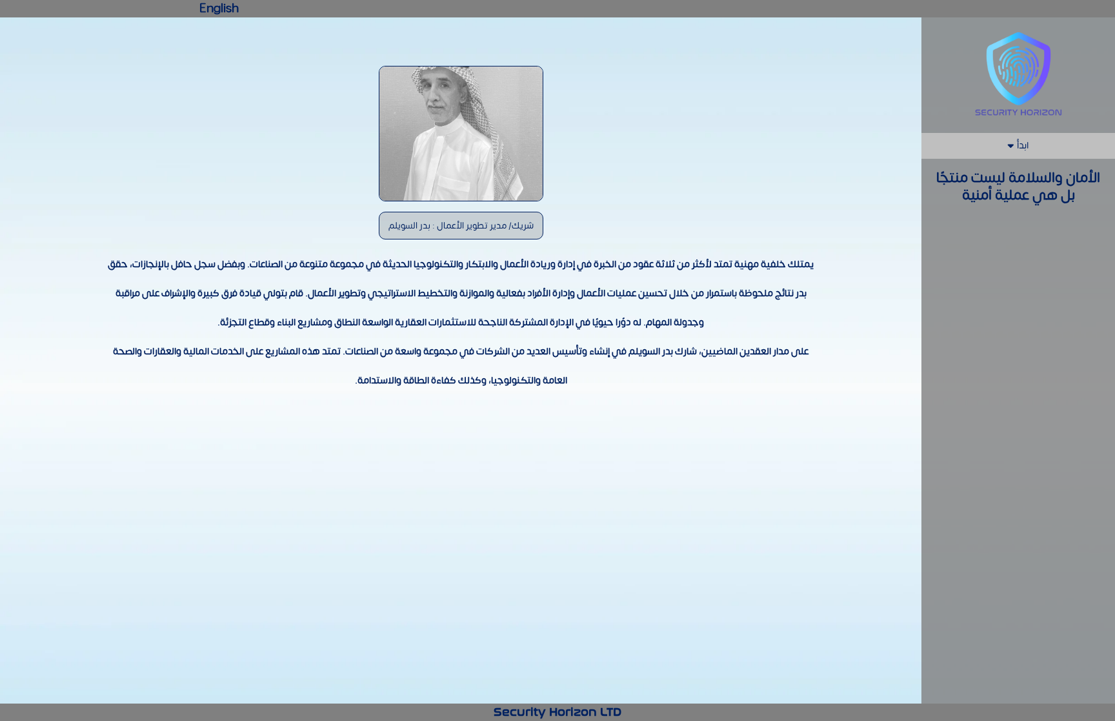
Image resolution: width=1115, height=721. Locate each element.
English (219, 8)
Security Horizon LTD (557, 712)
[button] (1018, 146)
